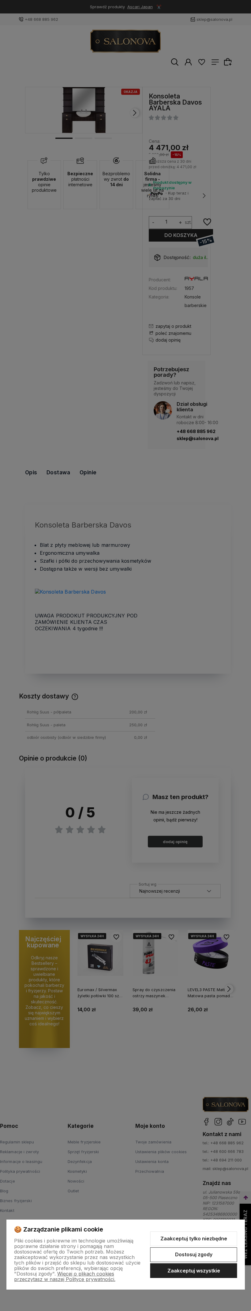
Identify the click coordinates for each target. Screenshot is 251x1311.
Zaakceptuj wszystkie (193, 1271)
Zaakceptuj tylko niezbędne (193, 1238)
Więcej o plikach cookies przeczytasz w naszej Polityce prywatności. (64, 1276)
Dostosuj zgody (193, 1254)
